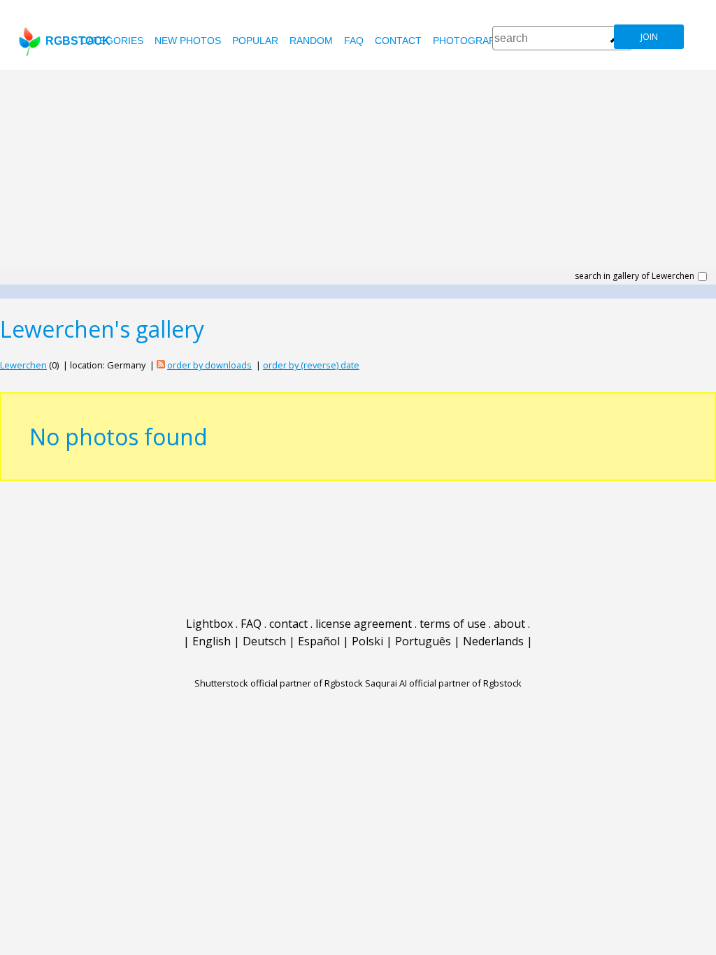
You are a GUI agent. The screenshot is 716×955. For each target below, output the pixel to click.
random (311, 40)
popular (255, 40)
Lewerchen (23, 365)
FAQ (354, 40)
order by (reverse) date (311, 365)
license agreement (363, 623)
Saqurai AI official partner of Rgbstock (443, 683)
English (211, 641)
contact (398, 40)
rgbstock (77, 41)
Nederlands (493, 641)
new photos (188, 40)
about (509, 623)
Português (423, 641)
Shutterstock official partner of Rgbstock (278, 683)
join (649, 37)
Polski (367, 641)
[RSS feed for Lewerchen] (161, 365)
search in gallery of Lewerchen (634, 276)
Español (319, 641)
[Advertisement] (358, 175)
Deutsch (264, 641)
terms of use (453, 623)
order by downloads (209, 365)
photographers (477, 40)
